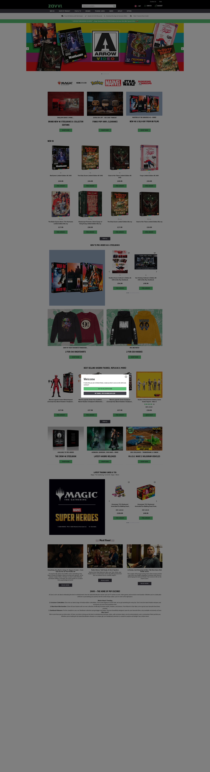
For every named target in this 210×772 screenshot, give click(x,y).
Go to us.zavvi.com (105, 388)
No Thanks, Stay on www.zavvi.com (105, 393)
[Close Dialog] (126, 377)
